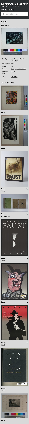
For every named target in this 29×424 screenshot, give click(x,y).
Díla (2, 9)
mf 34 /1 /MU (14, 77)
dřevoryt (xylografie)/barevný (18, 69)
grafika (12, 63)
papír (12, 66)
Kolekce (11, 9)
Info (6, 9)
